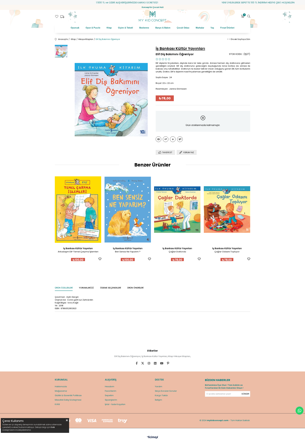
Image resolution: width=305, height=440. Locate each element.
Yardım (158, 386)
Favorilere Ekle (99, 258)
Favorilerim (110, 390)
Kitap (109, 28)
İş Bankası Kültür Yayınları (154, 356)
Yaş (212, 28)
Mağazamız (61, 390)
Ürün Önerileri (135, 287)
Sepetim (109, 395)
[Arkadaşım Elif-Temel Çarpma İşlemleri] (78, 210)
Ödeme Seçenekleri (110, 287)
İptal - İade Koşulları (115, 404)
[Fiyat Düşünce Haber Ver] (173, 139)
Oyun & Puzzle (93, 28)
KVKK (57, 404)
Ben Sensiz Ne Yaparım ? (127, 251)
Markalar (200, 28)
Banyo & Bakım (162, 28)
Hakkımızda (61, 386)
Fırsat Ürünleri (227, 28)
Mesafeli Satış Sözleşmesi (68, 399)
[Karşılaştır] (165, 139)
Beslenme (144, 28)
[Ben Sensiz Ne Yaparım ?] (128, 210)
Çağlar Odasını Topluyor (227, 251)
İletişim (158, 399)
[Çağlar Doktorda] (177, 210)
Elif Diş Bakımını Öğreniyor (127, 356)
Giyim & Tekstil (125, 28)
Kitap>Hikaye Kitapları (179, 356)
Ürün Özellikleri (64, 287)
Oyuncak (75, 28)
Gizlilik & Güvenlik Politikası (68, 395)
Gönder (245, 393)
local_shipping (62, 16)
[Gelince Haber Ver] (180, 139)
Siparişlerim (111, 399)
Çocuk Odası (183, 28)
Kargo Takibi (161, 395)
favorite (57, 16)
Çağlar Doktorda (177, 251)
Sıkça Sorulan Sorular (166, 390)
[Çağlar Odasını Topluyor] (227, 210)
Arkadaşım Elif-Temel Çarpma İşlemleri (78, 251)
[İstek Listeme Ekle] (158, 139)
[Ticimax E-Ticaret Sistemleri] (152, 437)
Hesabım (109, 386)
